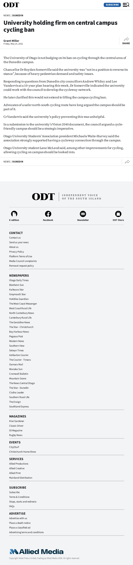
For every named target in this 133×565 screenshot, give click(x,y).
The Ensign (15, 402)
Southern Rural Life (19, 397)
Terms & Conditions (19, 497)
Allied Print (15, 473)
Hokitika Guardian (18, 299)
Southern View (16, 346)
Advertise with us (18, 518)
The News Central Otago (22, 383)
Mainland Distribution (20, 478)
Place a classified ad (19, 527)
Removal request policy (21, 266)
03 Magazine (15, 430)
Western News (16, 341)
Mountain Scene (17, 378)
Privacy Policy (16, 252)
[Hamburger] (126, 5)
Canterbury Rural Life (20, 318)
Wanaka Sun (16, 369)
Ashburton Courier (18, 355)
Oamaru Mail (16, 364)
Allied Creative (16, 468)
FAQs (11, 506)
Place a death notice (19, 523)
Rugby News (15, 435)
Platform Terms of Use (20, 256)
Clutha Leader (16, 392)
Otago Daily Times (18, 280)
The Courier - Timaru (20, 360)
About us (13, 247)
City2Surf (14, 447)
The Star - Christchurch (21, 327)
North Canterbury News (21, 313)
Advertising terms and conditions (26, 532)
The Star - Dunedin (19, 388)
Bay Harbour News (19, 332)
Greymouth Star (17, 294)
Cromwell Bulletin (18, 374)
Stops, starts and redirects (22, 502)
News (6, 15)
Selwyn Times (16, 350)
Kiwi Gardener (16, 421)
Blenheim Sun (16, 285)
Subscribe (112, 5)
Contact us (15, 238)
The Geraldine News (19, 322)
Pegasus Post (16, 336)
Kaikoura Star (16, 290)
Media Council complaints (23, 261)
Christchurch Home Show (22, 452)
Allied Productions (18, 464)
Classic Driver (16, 426)
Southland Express (19, 406)
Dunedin (17, 15)
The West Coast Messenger (23, 304)
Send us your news (18, 242)
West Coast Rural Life (20, 308)
